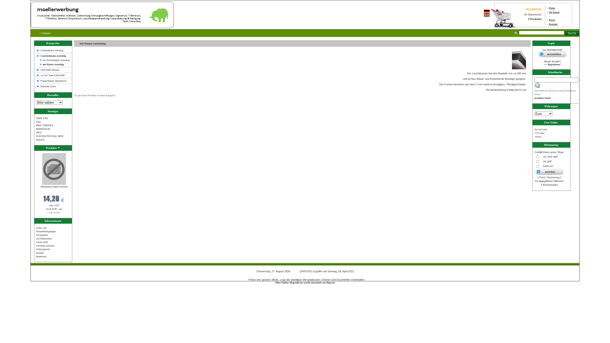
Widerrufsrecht (43, 249)
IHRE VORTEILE (44, 125)
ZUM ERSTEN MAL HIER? (50, 136)
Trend (542, 177)
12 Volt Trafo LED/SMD (53, 75)
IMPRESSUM (43, 129)
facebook (40, 139)
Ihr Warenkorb (534, 9)
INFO (38, 132)
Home (552, 8)
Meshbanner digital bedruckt (54, 186)
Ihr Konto (554, 12)
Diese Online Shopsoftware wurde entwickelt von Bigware (305, 282)
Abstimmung (553, 177)
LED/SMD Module (50, 70)
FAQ (38, 122)
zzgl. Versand (54, 213)
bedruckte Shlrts (48, 86)
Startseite (46, 33)
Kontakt (553, 24)
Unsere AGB (42, 242)
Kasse (552, 20)
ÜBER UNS (42, 118)
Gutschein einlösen (45, 245)
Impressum (41, 256)
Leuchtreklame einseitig (52, 50)
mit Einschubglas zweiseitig (56, 60)
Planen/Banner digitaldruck (53, 81)
